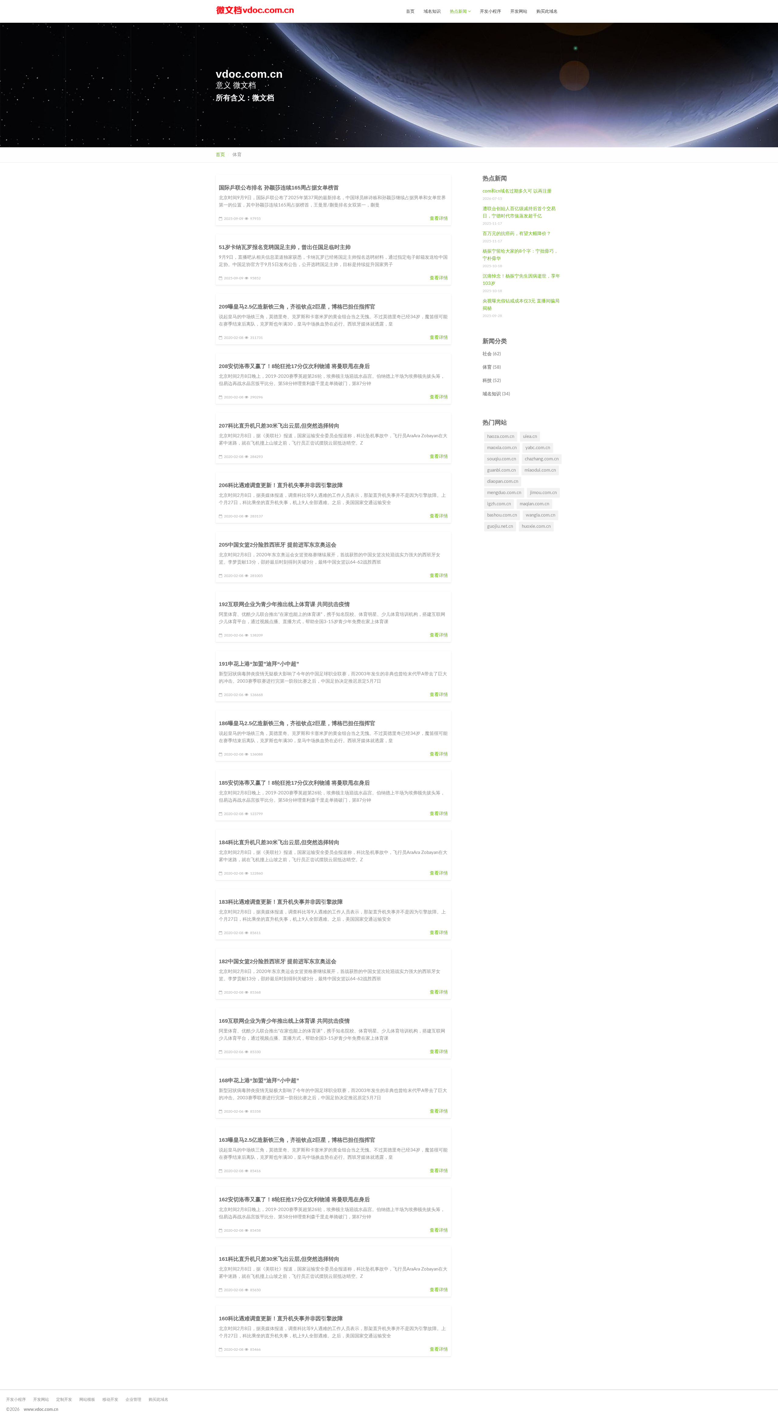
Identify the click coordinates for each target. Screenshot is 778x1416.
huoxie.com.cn (536, 526)
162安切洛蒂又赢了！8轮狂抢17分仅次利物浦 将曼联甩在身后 (294, 1199)
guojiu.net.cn (500, 526)
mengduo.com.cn (504, 492)
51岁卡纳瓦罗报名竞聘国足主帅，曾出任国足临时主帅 (285, 247)
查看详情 (439, 218)
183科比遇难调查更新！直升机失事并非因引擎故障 (281, 902)
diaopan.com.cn (502, 481)
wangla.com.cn (540, 515)
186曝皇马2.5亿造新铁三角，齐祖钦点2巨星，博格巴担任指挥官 (297, 723)
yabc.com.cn (537, 447)
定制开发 (64, 1400)
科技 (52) (492, 380)
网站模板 (87, 1400)
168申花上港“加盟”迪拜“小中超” (259, 1080)
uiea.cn (530, 436)
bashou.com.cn (502, 515)
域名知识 (432, 11)
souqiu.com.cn (501, 459)
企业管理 (133, 1400)
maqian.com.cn (534, 504)
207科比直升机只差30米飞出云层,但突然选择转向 (279, 426)
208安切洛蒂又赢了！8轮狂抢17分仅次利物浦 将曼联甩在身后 (294, 366)
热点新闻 (459, 11)
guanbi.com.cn (501, 470)
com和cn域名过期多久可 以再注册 (517, 191)
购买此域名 (547, 11)
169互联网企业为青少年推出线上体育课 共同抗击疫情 (284, 1021)
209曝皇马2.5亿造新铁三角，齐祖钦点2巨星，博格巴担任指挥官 (297, 307)
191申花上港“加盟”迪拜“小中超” (259, 664)
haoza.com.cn (500, 436)
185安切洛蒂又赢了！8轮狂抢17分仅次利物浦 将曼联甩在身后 (294, 783)
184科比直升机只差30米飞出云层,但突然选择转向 (279, 842)
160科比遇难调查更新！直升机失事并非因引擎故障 (281, 1318)
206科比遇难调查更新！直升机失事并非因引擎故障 (281, 485)
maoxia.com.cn (502, 447)
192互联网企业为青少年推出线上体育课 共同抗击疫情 (284, 604)
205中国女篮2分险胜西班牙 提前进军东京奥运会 (277, 545)
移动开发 (110, 1400)
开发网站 (518, 11)
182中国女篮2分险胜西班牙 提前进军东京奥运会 (277, 961)
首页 (410, 11)
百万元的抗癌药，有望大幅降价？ (517, 233)
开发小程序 (490, 11)
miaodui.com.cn (540, 470)
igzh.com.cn (499, 504)
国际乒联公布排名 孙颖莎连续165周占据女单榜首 (279, 188)
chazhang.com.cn (542, 459)
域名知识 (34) (496, 394)
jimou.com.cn (543, 492)
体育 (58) (492, 367)
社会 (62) (492, 354)
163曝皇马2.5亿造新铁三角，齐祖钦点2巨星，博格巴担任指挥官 (297, 1140)
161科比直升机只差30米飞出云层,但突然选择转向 (279, 1259)
